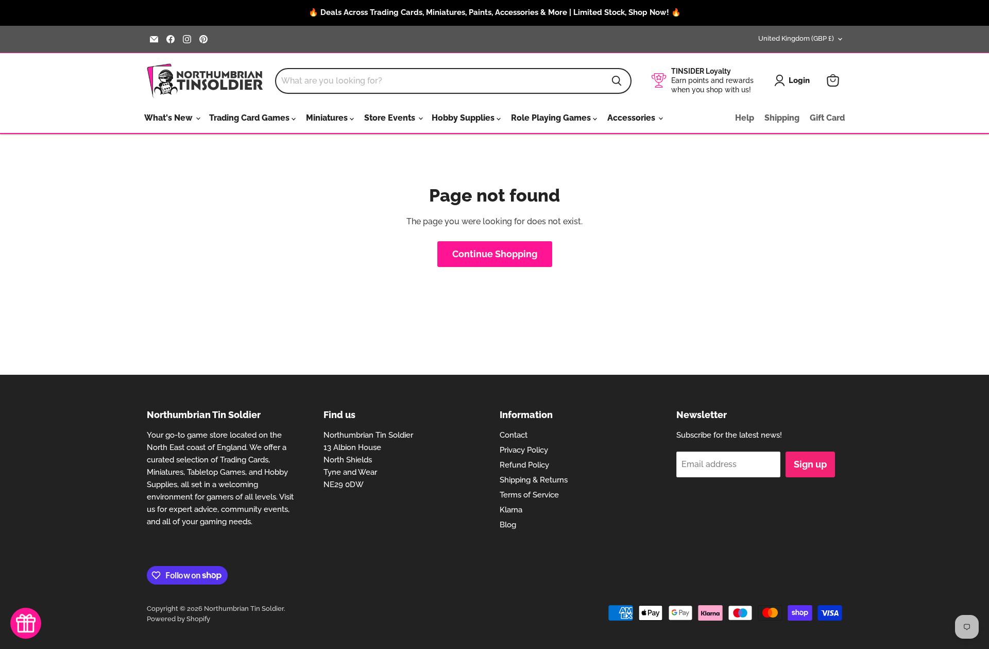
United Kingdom (796, 38)
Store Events (390, 118)
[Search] (616, 81)
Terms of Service (529, 495)
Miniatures (328, 118)
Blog (508, 524)
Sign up (810, 464)
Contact (513, 435)
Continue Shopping (494, 253)
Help (744, 118)
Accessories (632, 118)
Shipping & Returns (534, 480)
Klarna (511, 509)
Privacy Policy (524, 450)
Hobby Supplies (464, 118)
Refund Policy (524, 465)
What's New (169, 118)
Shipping (781, 118)
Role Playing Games (552, 118)
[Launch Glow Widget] (25, 623)
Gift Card (827, 118)
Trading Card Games (250, 118)
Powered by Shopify (178, 619)
